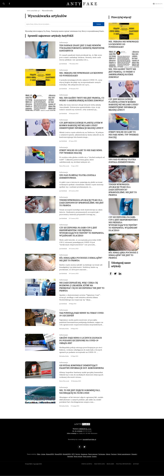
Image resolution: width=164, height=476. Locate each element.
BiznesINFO (50, 454)
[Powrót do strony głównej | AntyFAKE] (82, 3)
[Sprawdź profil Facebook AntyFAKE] (9, 4)
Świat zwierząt (93, 454)
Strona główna (86, 464)
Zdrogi (108, 454)
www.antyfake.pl (33, 10)
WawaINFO (58, 454)
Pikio (38, 454)
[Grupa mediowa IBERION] (157, 4)
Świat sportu (87, 456)
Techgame (101, 454)
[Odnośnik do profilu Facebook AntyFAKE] (80, 447)
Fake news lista (99, 464)
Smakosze (84, 454)
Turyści (77, 454)
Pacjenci (114, 454)
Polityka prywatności (123, 464)
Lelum (43, 454)
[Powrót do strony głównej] (82, 424)
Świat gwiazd (78, 456)
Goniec (94, 456)
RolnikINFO (67, 454)
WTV (73, 454)
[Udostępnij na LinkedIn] (120, 274)
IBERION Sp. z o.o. (85, 429)
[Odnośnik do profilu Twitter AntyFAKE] (84, 447)
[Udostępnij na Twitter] (115, 274)
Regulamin (110, 464)
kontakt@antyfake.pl (89, 439)
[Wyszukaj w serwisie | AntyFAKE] (4, 4)
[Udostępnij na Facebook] (111, 274)
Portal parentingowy (124, 454)
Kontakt (136, 464)
